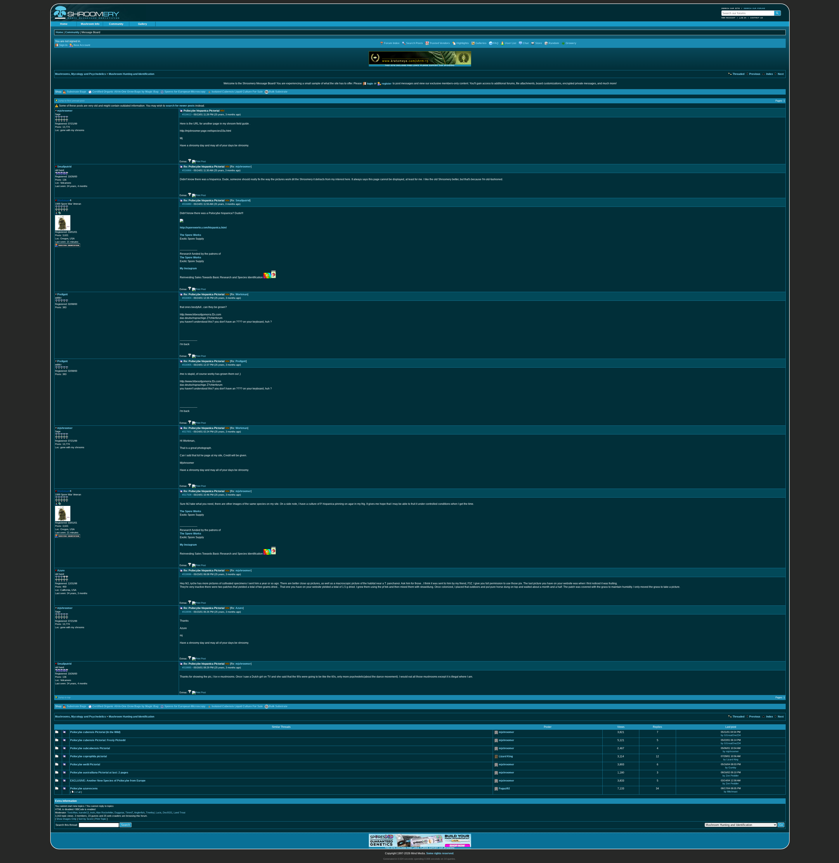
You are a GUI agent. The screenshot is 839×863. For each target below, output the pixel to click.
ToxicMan (72, 812)
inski (92, 812)
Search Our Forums (754, 8)
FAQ (495, 43)
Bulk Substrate (278, 91)
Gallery (142, 24)
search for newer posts (180, 105)
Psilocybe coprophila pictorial (88, 756)
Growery (571, 43)
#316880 (186, 204)
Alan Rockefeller (104, 812)
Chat (526, 43)
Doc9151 (167, 812)
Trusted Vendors (440, 43)
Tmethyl (150, 812)
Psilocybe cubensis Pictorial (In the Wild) (95, 732)
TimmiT (129, 812)
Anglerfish (139, 812)
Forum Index (392, 43)
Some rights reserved (439, 853)
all (79, 792)
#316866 (186, 170)
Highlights (462, 43)
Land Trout (179, 812)
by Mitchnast (730, 791)
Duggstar (119, 812)
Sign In (63, 45)
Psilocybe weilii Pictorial (85, 764)
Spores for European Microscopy (185, 91)
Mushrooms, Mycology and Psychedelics (80, 74)
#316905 (186, 364)
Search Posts (414, 43)
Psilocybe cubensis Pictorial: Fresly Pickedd (97, 740)
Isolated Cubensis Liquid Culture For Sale (237, 91)
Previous (754, 74)
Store (538, 43)
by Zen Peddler (731, 775)
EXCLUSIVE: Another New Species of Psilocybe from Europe (108, 780)
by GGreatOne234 (731, 735)
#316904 (186, 298)
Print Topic (100, 819)
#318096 (186, 611)
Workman (242, 294)
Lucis (158, 812)
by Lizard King (730, 759)
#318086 (186, 574)
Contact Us (756, 17)
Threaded (738, 74)
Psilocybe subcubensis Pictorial (90, 748)
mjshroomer (243, 166)
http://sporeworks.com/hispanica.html (203, 227)
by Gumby (730, 767)
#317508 (186, 494)
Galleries (481, 43)
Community (116, 24)
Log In (742, 17)
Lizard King (506, 756)
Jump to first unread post (71, 100)
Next (780, 74)
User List (510, 43)
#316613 (186, 114)
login (370, 83)
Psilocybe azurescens (84, 788)
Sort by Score (85, 819)
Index (769, 74)
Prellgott (241, 361)
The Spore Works (190, 235)
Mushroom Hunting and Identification (131, 74)
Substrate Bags (76, 91)
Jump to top (64, 697)
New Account (728, 17)
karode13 (84, 812)
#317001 (186, 431)
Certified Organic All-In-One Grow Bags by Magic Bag (125, 91)
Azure (239, 608)
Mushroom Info (90, 24)
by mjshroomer (731, 751)
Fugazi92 (504, 788)
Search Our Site (730, 8)
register (387, 83)
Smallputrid (243, 200)
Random (554, 43)
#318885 (186, 667)
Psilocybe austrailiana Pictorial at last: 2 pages (99, 772)
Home (64, 24)
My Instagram (188, 268)
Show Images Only (66, 819)
